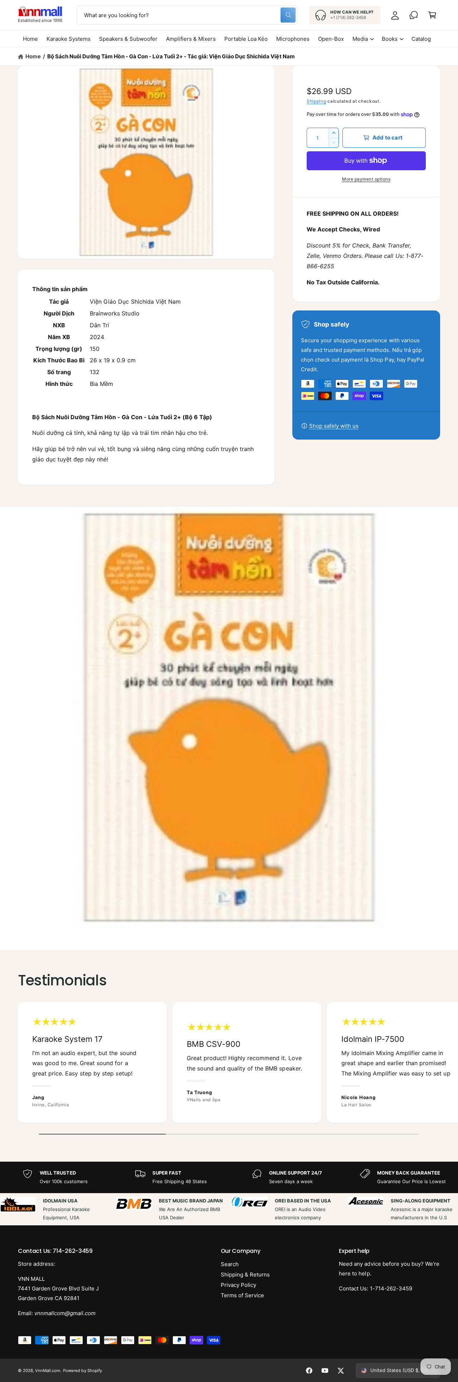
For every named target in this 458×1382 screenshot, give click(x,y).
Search (230, 1264)
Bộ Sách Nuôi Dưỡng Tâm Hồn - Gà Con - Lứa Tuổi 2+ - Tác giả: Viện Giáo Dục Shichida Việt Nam (170, 56)
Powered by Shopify (82, 1370)
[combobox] (187, 15)
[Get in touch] (413, 15)
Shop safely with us (334, 425)
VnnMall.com (47, 1370)
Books (390, 38)
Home (33, 56)
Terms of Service (242, 1295)
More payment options (366, 179)
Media (360, 38)
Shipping (316, 101)
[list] (229, 1064)
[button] (432, 15)
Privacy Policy (238, 1284)
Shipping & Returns (245, 1274)
